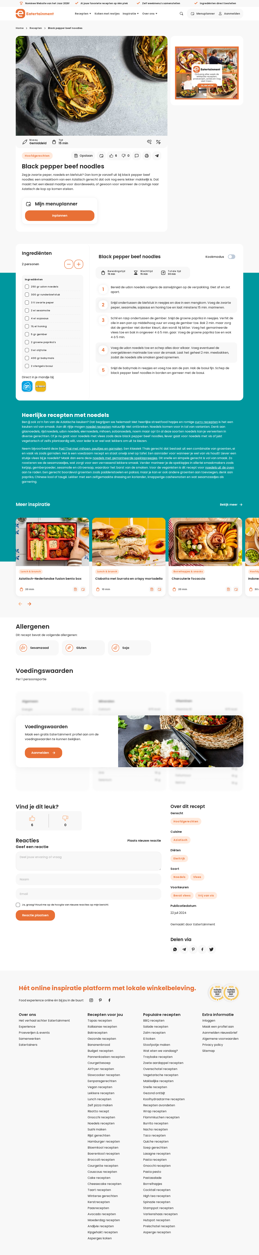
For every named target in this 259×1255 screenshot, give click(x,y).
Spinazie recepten (156, 1202)
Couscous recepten (102, 1172)
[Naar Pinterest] (100, 1000)
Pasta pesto (152, 1172)
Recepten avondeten (159, 1105)
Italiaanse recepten (102, 1026)
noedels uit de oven (219, 467)
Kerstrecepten (99, 1202)
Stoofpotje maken (156, 1045)
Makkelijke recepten (158, 1081)
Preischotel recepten (159, 1226)
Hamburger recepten (104, 1141)
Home (20, 28)
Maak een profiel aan (218, 1026)
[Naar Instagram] (91, 1000)
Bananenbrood (99, 1045)
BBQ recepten (153, 1020)
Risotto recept (98, 1111)
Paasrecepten (98, 1208)
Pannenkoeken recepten (106, 1057)
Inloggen (208, 1020)
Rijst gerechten (99, 1135)
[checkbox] (231, 256)
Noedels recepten (101, 1123)
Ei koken (149, 1039)
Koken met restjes (107, 13)
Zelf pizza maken (100, 1105)
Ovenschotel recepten (160, 1069)
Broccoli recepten (101, 1159)
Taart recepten (99, 1190)
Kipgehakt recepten (103, 1232)
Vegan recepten (100, 1087)
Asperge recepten (157, 1232)
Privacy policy (212, 1045)
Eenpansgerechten (102, 1081)
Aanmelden (232, 13)
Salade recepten (155, 1026)
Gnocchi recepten (101, 1117)
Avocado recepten (102, 1214)
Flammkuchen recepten (161, 1117)
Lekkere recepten (101, 1093)
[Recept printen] (146, 155)
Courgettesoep (99, 1063)
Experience (27, 1026)
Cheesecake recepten (104, 1184)
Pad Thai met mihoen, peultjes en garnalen (90, 448)
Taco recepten (154, 1135)
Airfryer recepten (101, 1069)
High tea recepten (156, 1196)
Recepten (81, 13)
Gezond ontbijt (154, 1093)
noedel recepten (98, 427)
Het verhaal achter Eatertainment (44, 1020)
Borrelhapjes (152, 1184)
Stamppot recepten (158, 1208)
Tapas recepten (100, 1020)
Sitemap (208, 1051)
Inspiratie (129, 13)
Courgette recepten (103, 1166)
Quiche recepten (156, 1141)
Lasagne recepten (156, 1153)
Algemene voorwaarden (220, 1039)
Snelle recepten (155, 1087)
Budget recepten (100, 1051)
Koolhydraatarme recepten (164, 1099)
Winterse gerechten (103, 1196)
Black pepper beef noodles (65, 28)
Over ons (148, 13)
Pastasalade (152, 1178)
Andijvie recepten (101, 1226)
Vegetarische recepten (160, 1075)
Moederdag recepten (104, 1220)
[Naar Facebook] (109, 1000)
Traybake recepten (158, 1057)
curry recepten (206, 422)
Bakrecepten (97, 1032)
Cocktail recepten (156, 1190)
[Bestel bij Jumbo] (40, 386)
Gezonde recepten (102, 1039)
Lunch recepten (99, 1099)
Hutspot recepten (156, 1220)
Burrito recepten (155, 1123)
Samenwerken (29, 1039)
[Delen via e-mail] (156, 155)
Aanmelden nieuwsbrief (219, 1032)
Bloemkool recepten (103, 1147)
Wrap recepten (154, 1111)
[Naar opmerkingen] (136, 155)
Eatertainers (28, 1045)
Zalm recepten (154, 1032)
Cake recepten (99, 1178)
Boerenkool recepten (104, 1153)
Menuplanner (205, 13)
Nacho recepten (155, 1129)
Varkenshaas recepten (160, 1214)
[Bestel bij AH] (27, 386)
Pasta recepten (155, 1159)
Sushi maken (97, 1129)
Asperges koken (100, 1238)
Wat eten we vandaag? (160, 1051)
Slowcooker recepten (104, 1075)
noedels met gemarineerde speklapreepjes (125, 458)
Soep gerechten (155, 1147)
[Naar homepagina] (35, 13)
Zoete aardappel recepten (163, 1063)
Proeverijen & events (34, 1032)
